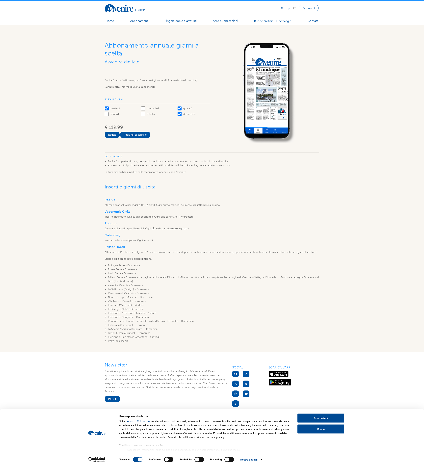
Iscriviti (112, 398)
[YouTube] (246, 393)
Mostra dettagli (249, 459)
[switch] (168, 459)
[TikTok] (235, 403)
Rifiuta (321, 428)
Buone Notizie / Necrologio (272, 21)
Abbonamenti (139, 21)
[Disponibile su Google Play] (280, 381)
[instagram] (246, 374)
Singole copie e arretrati (181, 21)
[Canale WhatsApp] (235, 393)
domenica (189, 114)
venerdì (114, 114)
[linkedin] (246, 384)
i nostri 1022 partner (138, 421)
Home (110, 21)
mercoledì (153, 108)
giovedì (187, 108)
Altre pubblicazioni (225, 21)
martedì (115, 108)
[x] (235, 384)
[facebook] (235, 374)
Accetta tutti (321, 418)
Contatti (313, 21)
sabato (151, 114)
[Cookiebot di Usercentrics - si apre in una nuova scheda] (96, 459)
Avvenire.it (308, 8)
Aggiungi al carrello (135, 134)
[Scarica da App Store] (279, 373)
